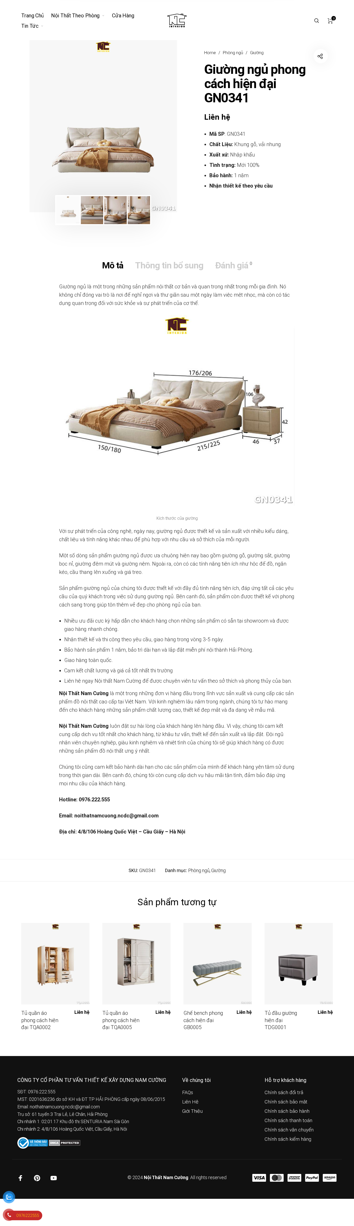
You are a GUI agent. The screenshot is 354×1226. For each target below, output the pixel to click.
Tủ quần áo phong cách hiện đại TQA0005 (120, 1020)
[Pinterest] (37, 1178)
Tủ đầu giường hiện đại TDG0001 (281, 1020)
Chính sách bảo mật (286, 1102)
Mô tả (112, 265)
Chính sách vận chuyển (289, 1130)
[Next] (158, 126)
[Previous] (47, 126)
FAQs (187, 1092)
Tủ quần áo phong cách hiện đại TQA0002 (39, 1020)
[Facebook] (20, 1178)
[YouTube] (54, 1178)
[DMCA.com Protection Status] (64, 1142)
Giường (257, 52)
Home (210, 52)
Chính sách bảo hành (287, 1111)
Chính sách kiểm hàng (288, 1139)
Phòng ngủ (233, 52)
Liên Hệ (190, 1102)
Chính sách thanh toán (288, 1120)
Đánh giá (233, 265)
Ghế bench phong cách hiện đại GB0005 (203, 1020)
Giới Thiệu (192, 1111)
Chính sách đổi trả (284, 1092)
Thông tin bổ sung (169, 265)
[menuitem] (36, 15)
